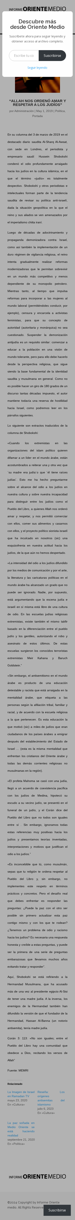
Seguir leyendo (37, 68)
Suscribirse (52, 55)
